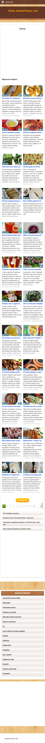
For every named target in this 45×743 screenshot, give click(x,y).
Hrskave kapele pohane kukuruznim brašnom (12, 201)
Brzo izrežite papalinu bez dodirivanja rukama (33, 201)
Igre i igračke (7, 655)
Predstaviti (6, 673)
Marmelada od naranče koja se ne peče (12, 338)
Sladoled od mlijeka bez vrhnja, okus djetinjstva (12, 475)
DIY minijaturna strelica (11, 513)
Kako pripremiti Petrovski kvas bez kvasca (12, 235)
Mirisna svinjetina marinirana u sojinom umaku (33, 132)
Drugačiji (6, 664)
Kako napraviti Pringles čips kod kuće (33, 338)
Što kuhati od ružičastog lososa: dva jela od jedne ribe (12, 98)
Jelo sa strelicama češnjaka (33, 304)
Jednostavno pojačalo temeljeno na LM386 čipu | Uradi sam (21, 523)
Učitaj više (23, 500)
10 (34, 506)
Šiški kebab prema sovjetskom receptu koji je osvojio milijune (12, 441)
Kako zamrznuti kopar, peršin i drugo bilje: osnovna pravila (12, 167)
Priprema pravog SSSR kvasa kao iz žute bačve (12, 269)
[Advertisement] (22, 52)
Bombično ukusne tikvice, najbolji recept (33, 98)
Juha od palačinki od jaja (11, 132)
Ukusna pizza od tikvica (31, 167)
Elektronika (6, 603)
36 (41, 506)
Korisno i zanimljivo (9, 622)
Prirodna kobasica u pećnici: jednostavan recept (33, 372)
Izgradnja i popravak (9, 612)
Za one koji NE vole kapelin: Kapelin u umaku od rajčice (12, 406)
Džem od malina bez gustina (33, 235)
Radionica (6, 640)
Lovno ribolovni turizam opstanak (14, 631)
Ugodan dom (7, 645)
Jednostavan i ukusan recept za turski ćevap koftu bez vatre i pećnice (33, 441)
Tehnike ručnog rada (9, 669)
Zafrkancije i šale (8, 659)
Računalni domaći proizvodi (12, 617)
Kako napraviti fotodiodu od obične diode (17, 529)
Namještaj (6, 650)
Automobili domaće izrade (11, 598)
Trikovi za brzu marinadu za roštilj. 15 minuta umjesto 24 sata (33, 269)
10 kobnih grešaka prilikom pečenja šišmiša (12, 372)
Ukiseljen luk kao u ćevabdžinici (33, 406)
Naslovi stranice (22, 593)
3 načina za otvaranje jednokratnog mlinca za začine (33, 475)
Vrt (4, 626)
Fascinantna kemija (9, 607)
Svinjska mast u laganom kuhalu (12, 304)
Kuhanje (5, 636)
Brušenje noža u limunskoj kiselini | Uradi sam (18, 518)
